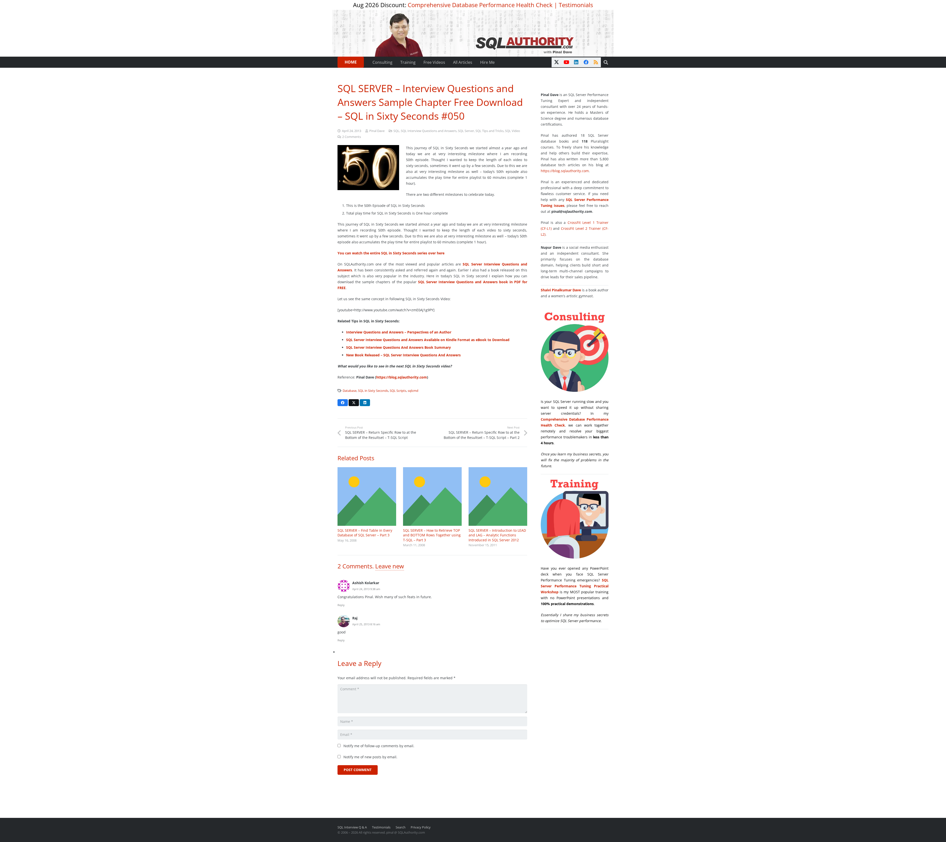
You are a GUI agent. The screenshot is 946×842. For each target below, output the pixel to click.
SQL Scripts (398, 391)
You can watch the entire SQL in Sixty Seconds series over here (391, 253)
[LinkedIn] (576, 62)
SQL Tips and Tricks (489, 131)
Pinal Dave (377, 131)
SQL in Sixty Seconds (373, 391)
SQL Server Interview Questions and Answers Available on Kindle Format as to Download (427, 339)
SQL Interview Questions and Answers (428, 131)
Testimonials (576, 5)
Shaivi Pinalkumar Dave (561, 290)
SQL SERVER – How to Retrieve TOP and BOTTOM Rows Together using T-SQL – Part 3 (432, 535)
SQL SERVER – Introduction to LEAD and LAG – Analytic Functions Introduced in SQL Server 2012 (497, 535)
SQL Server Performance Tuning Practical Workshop (574, 586)
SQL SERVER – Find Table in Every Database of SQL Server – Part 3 (365, 533)
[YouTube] (566, 62)
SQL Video (512, 131)
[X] (556, 62)
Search (400, 827)
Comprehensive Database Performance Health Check (480, 5)
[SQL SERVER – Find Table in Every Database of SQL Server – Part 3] (367, 496)
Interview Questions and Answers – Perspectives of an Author (398, 332)
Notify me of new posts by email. (370, 757)
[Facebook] (586, 62)
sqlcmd (413, 391)
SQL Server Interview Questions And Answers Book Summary (398, 347)
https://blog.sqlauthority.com (401, 377)
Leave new (389, 566)
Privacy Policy (421, 827)
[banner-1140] (473, 33)
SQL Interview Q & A (352, 827)
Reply (341, 605)
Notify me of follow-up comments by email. (378, 745)
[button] (606, 62)
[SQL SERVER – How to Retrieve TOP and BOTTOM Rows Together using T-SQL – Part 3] (432, 496)
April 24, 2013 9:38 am (366, 589)
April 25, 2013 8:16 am (366, 624)
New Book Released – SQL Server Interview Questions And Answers (403, 355)
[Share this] (343, 402)
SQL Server (466, 131)
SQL (396, 131)
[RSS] (596, 62)
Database (349, 391)
